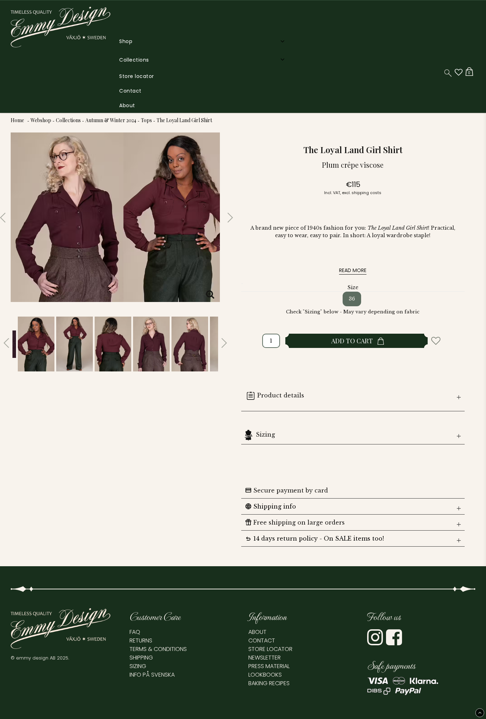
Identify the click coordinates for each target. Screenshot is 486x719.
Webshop (41, 120)
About (127, 105)
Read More (352, 270)
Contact (130, 90)
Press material (269, 666)
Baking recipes (269, 683)
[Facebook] (394, 642)
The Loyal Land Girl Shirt (184, 120)
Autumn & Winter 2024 (110, 120)
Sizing (265, 434)
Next (225, 214)
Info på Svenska (152, 675)
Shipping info (270, 506)
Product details (280, 395)
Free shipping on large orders (295, 522)
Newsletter (264, 657)
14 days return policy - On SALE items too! (314, 538)
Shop (125, 41)
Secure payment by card (286, 490)
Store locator (136, 76)
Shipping (141, 657)
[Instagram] (376, 642)
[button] (459, 72)
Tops (146, 120)
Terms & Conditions (158, 649)
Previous (5, 214)
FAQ (135, 632)
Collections (134, 59)
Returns (141, 640)
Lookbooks (265, 675)
